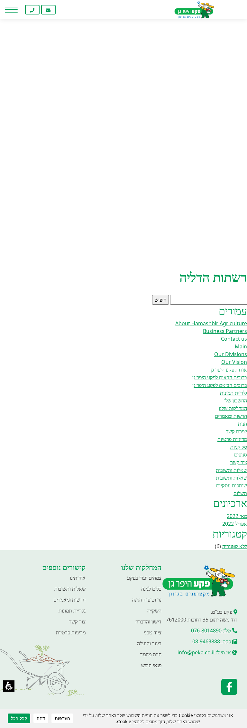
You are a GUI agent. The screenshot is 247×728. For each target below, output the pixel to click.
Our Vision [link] (234, 361)
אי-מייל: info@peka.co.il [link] (204, 652)
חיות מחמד (150, 654)
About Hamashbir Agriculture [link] (211, 323)
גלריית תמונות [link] (233, 392)
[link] (64, 9)
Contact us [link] (234, 338)
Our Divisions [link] (230, 354)
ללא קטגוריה (234, 546)
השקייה (154, 610)
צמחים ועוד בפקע (144, 577)
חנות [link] (242, 423)
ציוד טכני (152, 632)
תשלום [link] (240, 493)
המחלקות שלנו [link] (233, 408)
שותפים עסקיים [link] (231, 485)
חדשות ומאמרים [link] (231, 415)
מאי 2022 (237, 516)
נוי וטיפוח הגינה (146, 599)
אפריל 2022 (234, 523)
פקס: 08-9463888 (211, 641)
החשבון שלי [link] (235, 400)
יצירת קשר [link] (236, 431)
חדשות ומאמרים (69, 599)
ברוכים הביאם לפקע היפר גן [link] (219, 385)
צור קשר (77, 621)
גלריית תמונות (72, 610)
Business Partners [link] (225, 331)
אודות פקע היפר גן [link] (229, 369)
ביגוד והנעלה (149, 643)
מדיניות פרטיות (71, 632)
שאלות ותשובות (70, 588)
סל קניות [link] (238, 446)
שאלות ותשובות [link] (231, 470)
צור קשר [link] (238, 462)
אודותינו (78, 577)
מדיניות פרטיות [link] (232, 439)
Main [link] (241, 346)
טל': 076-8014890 (211, 630)
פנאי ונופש (151, 665)
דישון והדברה (148, 621)
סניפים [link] (240, 454)
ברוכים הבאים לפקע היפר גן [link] (219, 377)
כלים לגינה (151, 588)
